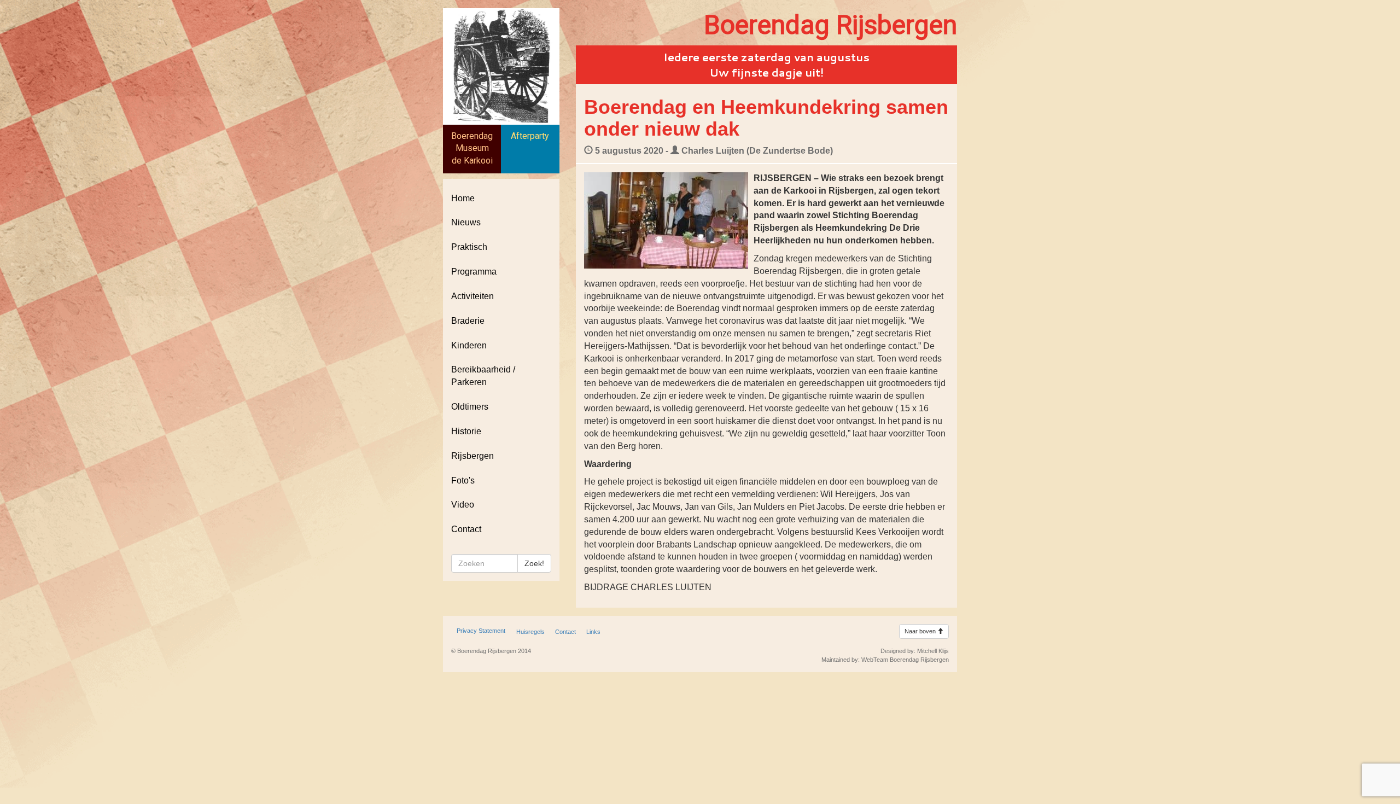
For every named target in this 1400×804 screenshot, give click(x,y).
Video (462, 504)
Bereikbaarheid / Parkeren (483, 376)
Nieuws (466, 222)
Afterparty (530, 136)
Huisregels (530, 631)
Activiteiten (472, 296)
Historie (466, 431)
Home (463, 198)
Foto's (463, 480)
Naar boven (921, 631)
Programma (474, 271)
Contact (466, 529)
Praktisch (469, 247)
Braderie (468, 320)
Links (593, 631)
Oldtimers (469, 406)
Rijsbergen (472, 456)
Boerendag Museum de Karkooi (472, 148)
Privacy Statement (481, 630)
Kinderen (469, 345)
